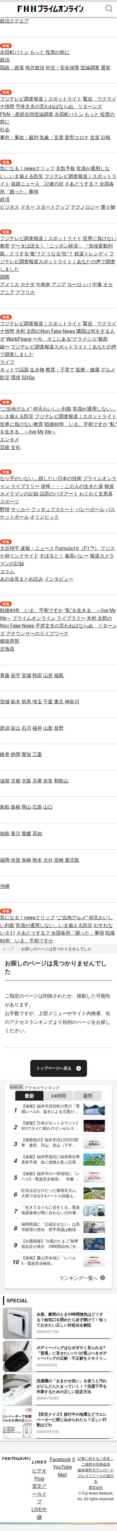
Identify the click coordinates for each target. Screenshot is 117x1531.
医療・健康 (88, 369)
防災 (5, 377)
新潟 (5, 727)
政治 (5, 59)
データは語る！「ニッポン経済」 (47, 245)
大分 (48, 859)
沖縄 (5, 886)
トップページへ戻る (53, 1068)
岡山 (26, 806)
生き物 (37, 369)
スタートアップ (53, 206)
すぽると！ (52, 555)
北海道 (7, 648)
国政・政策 (12, 67)
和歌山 (61, 780)
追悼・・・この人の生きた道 (72, 486)
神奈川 (72, 701)
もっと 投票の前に (50, 51)
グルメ (108, 369)
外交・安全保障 (62, 67)
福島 (59, 675)
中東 (97, 284)
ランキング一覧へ (78, 1277)
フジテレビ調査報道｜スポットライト (41, 98)
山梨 (48, 727)
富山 (15, 727)
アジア (59, 284)
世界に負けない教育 (21, 423)
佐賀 (15, 859)
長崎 (26, 859)
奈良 (48, 780)
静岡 (15, 754)
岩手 (15, 675)
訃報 (105, 137)
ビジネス (9, 206)
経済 (5, 199)
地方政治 (34, 67)
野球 (5, 509)
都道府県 (9, 640)
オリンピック (44, 516)
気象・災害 (52, 137)
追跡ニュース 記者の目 (37, 183)
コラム (7, 571)
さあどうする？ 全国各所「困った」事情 (60, 932)
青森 (5, 675)
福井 (37, 727)
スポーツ (9, 501)
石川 (26, 727)
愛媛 (26, 833)
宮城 (26, 675)
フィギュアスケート (52, 509)
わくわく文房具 (96, 493)
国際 (5, 276)
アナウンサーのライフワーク (37, 633)
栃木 (15, 701)
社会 (5, 129)
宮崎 (59, 859)
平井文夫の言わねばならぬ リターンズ (59, 106)
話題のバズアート (59, 493)
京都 (15, 780)
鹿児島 (72, 859)
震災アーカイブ (39, 1494)
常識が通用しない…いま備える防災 (54, 925)
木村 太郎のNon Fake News (45, 330)
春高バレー (77, 555)
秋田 (37, 675)
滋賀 (5, 780)
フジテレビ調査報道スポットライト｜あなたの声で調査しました (57, 261)
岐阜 (5, 754)
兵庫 (37, 780)
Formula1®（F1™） (77, 548)
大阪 (26, 780)
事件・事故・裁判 (19, 137)
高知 (37, 833)
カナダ (27, 284)
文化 (15, 447)
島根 (15, 806)
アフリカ (25, 292)
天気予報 (65, 168)
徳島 (5, 833)
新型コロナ (77, 137)
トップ (8, 948)
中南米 (43, 284)
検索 (109, 8)
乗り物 (108, 206)
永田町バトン (14, 51)
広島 (37, 806)
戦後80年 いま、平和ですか (75, 423)
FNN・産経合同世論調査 (26, 114)
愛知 (26, 754)
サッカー (20, 509)
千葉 (48, 701)
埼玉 (37, 701)
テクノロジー (85, 206)
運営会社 (95, 1487)
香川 (15, 833)
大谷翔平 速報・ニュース (27, 548)
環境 (15, 377)
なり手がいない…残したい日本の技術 (41, 478)
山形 (48, 675)
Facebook (60, 1459)
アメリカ (9, 284)
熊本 (37, 859)
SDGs (28, 377)
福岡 (5, 859)
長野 (59, 727)
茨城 (5, 701)
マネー (27, 206)
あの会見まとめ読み (21, 578)
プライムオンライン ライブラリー (49, 617)
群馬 (26, 701)
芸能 (5, 447)
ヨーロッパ (79, 284)
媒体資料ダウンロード (96, 1469)
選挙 (105, 67)
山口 (48, 806)
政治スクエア (14, 20)
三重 (37, 754)
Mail (62, 1474)
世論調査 (90, 67)
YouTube (62, 1466)
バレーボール (90, 509)
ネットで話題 (14, 369)
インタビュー (58, 578)
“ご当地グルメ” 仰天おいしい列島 (35, 408)
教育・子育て (60, 369)
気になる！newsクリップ (27, 168)
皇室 (95, 137)
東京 (59, 701)
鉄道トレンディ (91, 253)
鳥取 (5, 806)
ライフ (7, 361)
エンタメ (9, 439)
